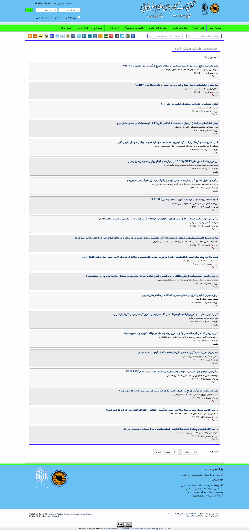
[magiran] (68, 36)
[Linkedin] (84, 36)
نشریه (210, 485)
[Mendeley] (111, 36)
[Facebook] (73, 36)
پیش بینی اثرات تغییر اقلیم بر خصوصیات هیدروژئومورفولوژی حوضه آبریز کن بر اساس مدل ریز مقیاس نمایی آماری (158, 218)
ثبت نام (58, 17)
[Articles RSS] (30, 36)
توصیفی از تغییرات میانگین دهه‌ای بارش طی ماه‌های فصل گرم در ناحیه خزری (178, 352)
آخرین (158, 451)
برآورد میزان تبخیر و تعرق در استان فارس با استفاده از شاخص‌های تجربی (180, 295)
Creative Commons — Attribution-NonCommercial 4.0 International (129, 528)
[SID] (52, 36)
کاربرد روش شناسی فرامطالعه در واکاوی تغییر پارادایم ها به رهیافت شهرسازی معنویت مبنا (171, 333)
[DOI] (100, 36)
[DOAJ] (106, 36)
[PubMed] (95, 36)
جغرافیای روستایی (208, 492)
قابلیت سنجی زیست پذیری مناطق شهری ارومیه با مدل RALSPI (184, 199)
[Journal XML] (35, 36)
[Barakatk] (57, 36)
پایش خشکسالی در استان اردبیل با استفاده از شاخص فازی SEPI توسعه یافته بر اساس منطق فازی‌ (167, 123)
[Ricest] (46, 36)
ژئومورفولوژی (199, 495)
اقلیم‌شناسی (200, 489)
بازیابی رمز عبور (43, 17)
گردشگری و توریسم (214, 495)
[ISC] (41, 36)
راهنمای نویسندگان (133, 28)
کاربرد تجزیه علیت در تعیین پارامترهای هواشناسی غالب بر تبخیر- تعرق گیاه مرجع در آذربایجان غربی (165, 314)
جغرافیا (210, 489)
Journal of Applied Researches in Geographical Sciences (70, 514)
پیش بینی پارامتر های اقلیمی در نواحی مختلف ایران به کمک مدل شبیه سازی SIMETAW (172, 371)
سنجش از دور (193, 492)
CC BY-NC (162, 528)
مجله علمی (202, 485)
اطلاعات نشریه (180, 28)
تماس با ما (66, 28)
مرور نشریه (198, 28)
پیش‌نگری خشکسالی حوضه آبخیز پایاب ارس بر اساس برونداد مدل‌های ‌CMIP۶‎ (176, 84)
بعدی (167, 451)
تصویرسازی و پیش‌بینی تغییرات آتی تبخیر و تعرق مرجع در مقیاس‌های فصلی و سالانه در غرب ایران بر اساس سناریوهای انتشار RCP (150, 257)
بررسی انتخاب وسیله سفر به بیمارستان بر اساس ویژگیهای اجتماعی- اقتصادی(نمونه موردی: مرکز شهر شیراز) (161, 409)
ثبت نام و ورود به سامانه (89, 28)
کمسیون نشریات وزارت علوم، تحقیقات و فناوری (202, 475)
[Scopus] (90, 36)
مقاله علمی (191, 485)
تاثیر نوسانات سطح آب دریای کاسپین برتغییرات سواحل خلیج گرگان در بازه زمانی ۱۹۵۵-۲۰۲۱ (170, 65)
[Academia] (117, 36)
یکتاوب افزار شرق (194, 516)
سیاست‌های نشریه (158, 28)
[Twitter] (79, 36)
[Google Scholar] (133, 36)
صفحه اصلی (215, 28)
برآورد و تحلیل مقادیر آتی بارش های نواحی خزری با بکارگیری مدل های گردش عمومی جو (172, 180)
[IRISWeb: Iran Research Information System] (62, 36)
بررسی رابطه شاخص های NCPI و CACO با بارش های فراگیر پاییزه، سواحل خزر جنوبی (173, 161)
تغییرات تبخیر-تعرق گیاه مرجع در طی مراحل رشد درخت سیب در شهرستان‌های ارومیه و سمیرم (168, 390)
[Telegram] (122, 36)
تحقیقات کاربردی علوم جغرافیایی (184, 513)
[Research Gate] (128, 36)
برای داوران (113, 28)
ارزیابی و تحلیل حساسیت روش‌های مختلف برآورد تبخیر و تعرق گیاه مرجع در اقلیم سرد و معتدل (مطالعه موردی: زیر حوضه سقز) (152, 276)
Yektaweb (55, 516)
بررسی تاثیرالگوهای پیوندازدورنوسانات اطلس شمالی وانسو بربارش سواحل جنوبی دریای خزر (170, 429)
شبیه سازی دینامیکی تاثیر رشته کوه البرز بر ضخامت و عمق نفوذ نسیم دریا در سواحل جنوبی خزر (168, 142)
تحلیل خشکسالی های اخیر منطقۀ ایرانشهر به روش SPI (189, 104)
